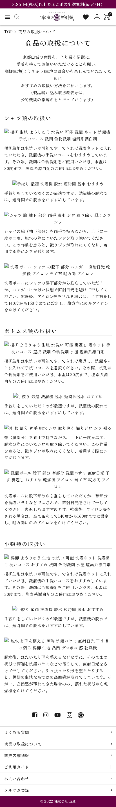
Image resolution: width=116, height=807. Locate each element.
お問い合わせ (16, 778)
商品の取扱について (22, 744)
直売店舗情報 (16, 755)
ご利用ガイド (16, 767)
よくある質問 (16, 732)
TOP (8, 31)
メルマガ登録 (16, 790)
